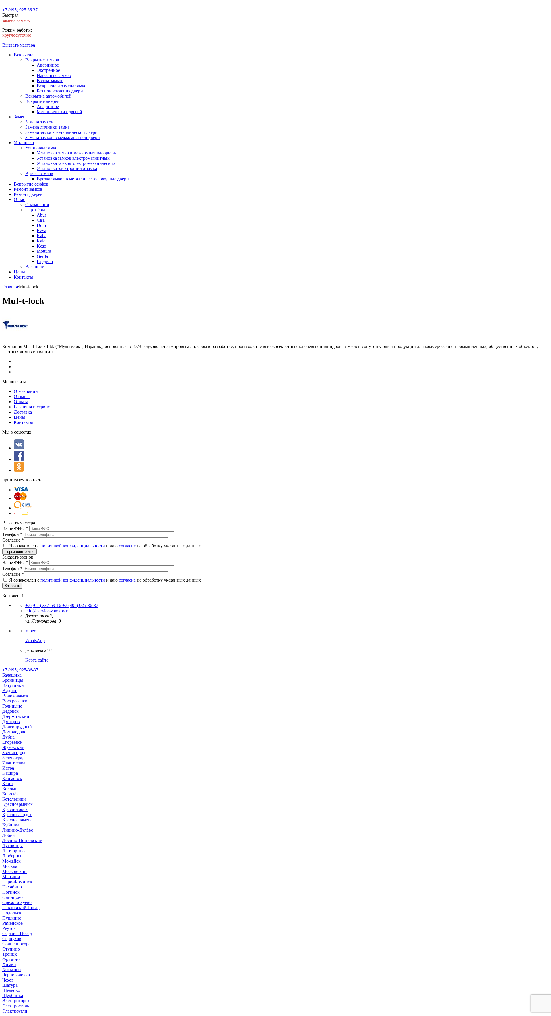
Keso (41, 246)
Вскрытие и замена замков (63, 85)
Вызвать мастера (18, 45)
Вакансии (34, 266)
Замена (21, 116)
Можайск (11, 861)
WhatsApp (35, 640)
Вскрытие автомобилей (48, 96)
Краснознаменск (18, 819)
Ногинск (11, 892)
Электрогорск (16, 1000)
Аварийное (48, 65)
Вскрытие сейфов (31, 183)
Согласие (13, 540)
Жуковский (13, 747)
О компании (37, 204)
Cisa (41, 220)
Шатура (10, 985)
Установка (24, 142)
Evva (41, 230)
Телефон (12, 534)
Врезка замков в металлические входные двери (83, 178)
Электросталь (15, 1005)
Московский (14, 871)
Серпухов (11, 938)
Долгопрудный (17, 726)
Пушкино (11, 917)
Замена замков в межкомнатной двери (62, 137)
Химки (9, 964)
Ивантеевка (13, 762)
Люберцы (11, 855)
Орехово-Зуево (17, 902)
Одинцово (12, 897)
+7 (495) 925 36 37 (20, 9)
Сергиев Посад (17, 933)
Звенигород (13, 752)
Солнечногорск (17, 943)
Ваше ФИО (15, 528)
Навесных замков (54, 75)
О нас (19, 199)
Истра (8, 768)
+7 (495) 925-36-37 (79, 605)
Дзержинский (15, 716)
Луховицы (12, 845)
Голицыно (12, 706)
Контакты (23, 277)
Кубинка (10, 824)
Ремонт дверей (28, 194)
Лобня (8, 835)
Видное (9, 690)
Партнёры (35, 209)
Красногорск (15, 809)
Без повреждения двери (60, 90)
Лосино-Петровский (22, 840)
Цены (19, 271)
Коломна (11, 788)
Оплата (21, 401)
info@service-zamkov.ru (47, 610)
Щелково (11, 990)
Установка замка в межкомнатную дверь (76, 152)
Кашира (10, 773)
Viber (30, 630)
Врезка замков (39, 173)
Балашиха (12, 675)
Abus (41, 215)
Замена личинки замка (47, 127)
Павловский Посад (21, 907)
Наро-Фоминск (17, 881)
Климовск (12, 778)
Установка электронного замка (67, 168)
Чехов (8, 980)
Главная (10, 286)
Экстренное (48, 70)
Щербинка (12, 995)
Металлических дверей (59, 111)
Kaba (41, 235)
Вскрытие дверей (42, 101)
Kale (41, 240)
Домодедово (14, 731)
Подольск (11, 912)
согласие (127, 545)
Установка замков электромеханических (76, 163)
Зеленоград (13, 757)
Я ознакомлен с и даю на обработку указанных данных (105, 545)
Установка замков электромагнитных (73, 158)
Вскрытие (23, 54)
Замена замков (39, 121)
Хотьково (11, 969)
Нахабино (12, 886)
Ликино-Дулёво (17, 830)
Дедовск (10, 711)
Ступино (11, 949)
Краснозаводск (17, 814)
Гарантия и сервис (32, 406)
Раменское (12, 923)
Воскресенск (14, 700)
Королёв (10, 793)
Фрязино (11, 959)
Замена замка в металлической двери (61, 132)
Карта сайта (36, 660)
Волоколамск (15, 695)
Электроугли (14, 1011)
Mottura (44, 251)
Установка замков (42, 147)
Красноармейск (17, 804)
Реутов (9, 928)
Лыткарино (13, 850)
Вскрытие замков (42, 59)
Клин (7, 783)
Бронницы (12, 680)
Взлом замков (50, 80)
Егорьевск (12, 742)
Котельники (14, 799)
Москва (9, 866)
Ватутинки (13, 685)
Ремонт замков (28, 189)
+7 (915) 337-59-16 (43, 605)
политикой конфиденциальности (72, 545)
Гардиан (45, 261)
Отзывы (22, 396)
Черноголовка (16, 974)
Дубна (8, 737)
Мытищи (11, 876)
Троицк (9, 954)
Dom (41, 225)
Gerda (42, 256)
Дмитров (11, 721)
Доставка (23, 412)
